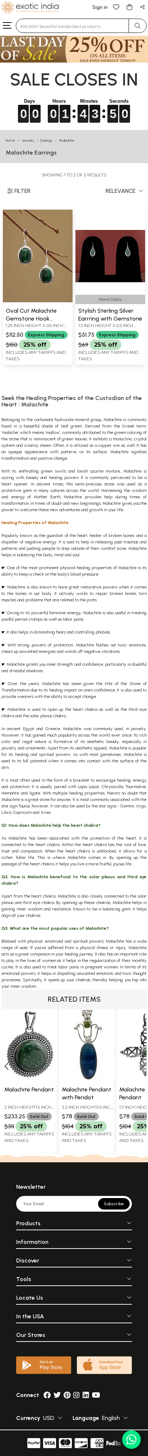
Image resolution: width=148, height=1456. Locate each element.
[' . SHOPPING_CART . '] (129, 7)
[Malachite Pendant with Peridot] (88, 1078)
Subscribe (114, 1203)
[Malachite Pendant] (30, 1078)
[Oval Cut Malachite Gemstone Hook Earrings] (38, 300)
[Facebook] (47, 1395)
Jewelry (28, 140)
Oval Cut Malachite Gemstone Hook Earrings (31, 318)
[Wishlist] (116, 7)
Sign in (100, 7)
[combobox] (72, 26)
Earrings (46, 140)
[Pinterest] (67, 1395)
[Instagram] (76, 1395)
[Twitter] (57, 1395)
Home (10, 140)
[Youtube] (96, 1395)
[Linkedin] (86, 1395)
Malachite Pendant (29, 1089)
